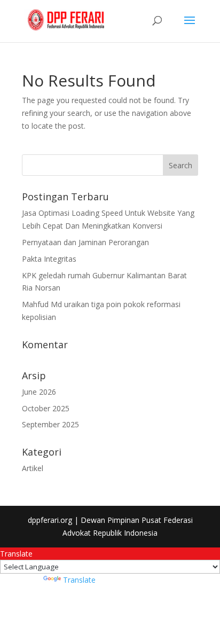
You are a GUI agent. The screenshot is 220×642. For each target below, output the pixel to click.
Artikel (32, 468)
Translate (79, 580)
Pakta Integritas (49, 259)
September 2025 (50, 424)
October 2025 (45, 408)
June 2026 (39, 392)
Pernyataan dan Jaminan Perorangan (85, 242)
